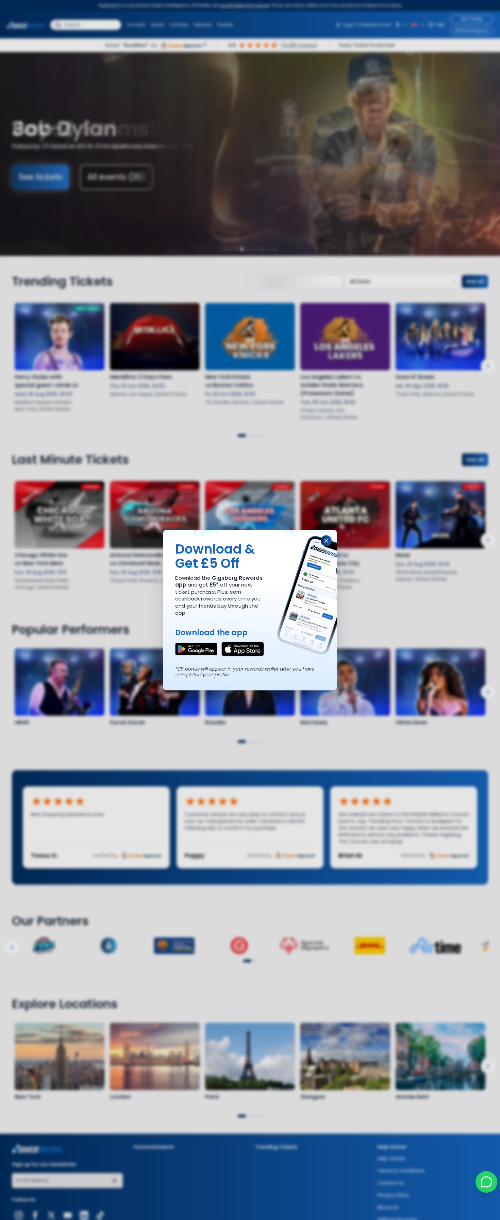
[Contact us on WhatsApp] (486, 1182)
